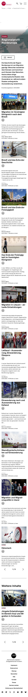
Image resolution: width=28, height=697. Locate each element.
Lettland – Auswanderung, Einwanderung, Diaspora (12, 352)
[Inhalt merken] (3, 47)
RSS (14, 677)
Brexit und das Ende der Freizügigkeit (13, 208)
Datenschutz (14, 668)
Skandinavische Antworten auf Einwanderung (13, 451)
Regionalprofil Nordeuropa (11, 41)
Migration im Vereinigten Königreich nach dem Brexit (13, 114)
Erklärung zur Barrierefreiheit (13, 688)
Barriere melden (14, 685)
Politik (9, 8)
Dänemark (6, 548)
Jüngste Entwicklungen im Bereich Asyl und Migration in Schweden (13, 613)
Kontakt (14, 679)
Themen (4, 8)
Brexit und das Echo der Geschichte (13, 161)
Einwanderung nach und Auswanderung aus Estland (13, 402)
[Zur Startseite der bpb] (7, 5)
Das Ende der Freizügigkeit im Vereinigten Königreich (13, 257)
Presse (14, 682)
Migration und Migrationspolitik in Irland (12, 498)
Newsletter (14, 674)
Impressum (14, 665)
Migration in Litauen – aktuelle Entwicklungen (14, 306)
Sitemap (14, 671)
